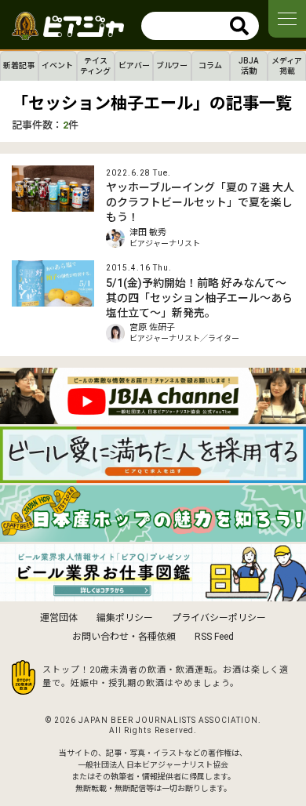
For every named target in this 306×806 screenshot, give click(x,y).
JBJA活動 (249, 65)
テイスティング (95, 65)
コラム (210, 65)
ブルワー (172, 65)
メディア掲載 (286, 65)
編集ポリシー (125, 618)
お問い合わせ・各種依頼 (124, 636)
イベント (57, 65)
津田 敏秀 (147, 232)
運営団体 (59, 618)
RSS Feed (214, 636)
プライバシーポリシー (219, 618)
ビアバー (134, 65)
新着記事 (19, 65)
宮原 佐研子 (152, 327)
